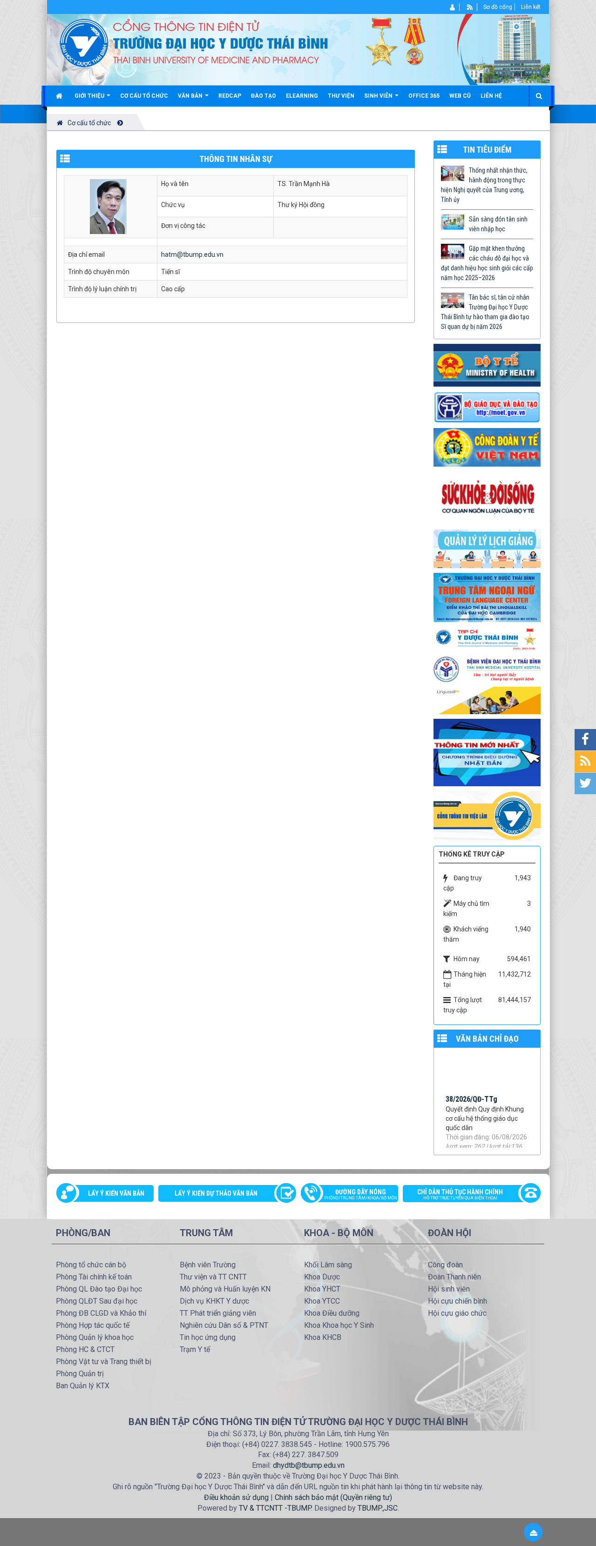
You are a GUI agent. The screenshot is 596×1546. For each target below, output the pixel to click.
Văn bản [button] (191, 96)
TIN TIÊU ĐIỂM (487, 149)
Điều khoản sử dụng (236, 1497)
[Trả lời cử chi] (487, 597)
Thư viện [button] (341, 96)
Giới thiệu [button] (90, 96)
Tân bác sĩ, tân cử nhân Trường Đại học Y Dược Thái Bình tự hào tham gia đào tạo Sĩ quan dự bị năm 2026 (485, 312)
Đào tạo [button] (263, 96)
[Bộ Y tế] (487, 364)
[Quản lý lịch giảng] (487, 548)
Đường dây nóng (360, 1194)
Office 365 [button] (424, 96)
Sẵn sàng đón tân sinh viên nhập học (498, 224)
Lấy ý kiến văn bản (116, 1193)
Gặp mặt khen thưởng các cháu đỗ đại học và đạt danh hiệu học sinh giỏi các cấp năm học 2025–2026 (487, 263)
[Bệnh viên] (487, 668)
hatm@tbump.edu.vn (192, 254)
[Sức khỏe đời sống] (487, 497)
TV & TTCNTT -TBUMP (275, 1508)
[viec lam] (487, 815)
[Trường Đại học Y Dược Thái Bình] (84, 42)
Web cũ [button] (460, 96)
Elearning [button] (302, 96)
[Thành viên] (453, 7)
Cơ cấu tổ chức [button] (144, 96)
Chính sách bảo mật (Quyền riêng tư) (333, 1497)
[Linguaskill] (487, 699)
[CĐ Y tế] (487, 446)
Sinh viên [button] (379, 96)
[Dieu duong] (487, 752)
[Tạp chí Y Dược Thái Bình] (487, 638)
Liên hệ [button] (491, 96)
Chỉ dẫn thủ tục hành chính (460, 1194)
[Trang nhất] (60, 96)
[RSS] (470, 7)
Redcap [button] (229, 96)
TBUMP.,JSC (378, 1508)
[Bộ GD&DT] (487, 406)
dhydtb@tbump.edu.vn (309, 1465)
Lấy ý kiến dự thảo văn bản (216, 1193)
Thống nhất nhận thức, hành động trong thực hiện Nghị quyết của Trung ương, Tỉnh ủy (484, 185)
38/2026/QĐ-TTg (471, 1090)
